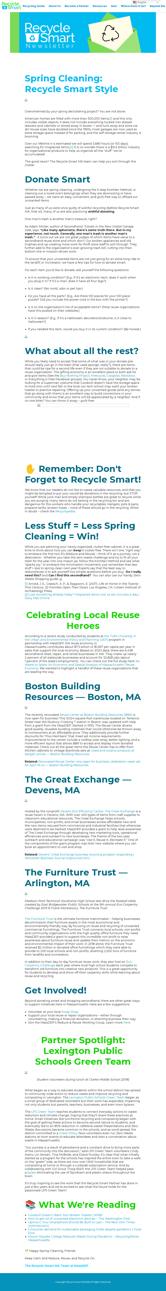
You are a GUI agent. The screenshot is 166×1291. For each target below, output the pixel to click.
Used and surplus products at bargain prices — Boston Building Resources (79, 752)
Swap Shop (70, 1012)
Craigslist (113, 375)
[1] (111, 118)
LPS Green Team (43, 1112)
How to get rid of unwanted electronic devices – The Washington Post (79, 1218)
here (127, 1022)
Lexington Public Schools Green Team (97, 1097)
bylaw (31, 1172)
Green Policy (68, 1133)
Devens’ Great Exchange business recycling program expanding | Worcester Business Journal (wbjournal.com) (79, 856)
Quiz (114, 6)
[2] (71, 147)
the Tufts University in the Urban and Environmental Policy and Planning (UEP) (80, 638)
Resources (100, 6)
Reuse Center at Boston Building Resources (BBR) (96, 715)
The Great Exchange (120, 811)
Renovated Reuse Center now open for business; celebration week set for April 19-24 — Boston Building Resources (82, 763)
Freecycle (98, 375)
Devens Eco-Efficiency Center (81, 811)
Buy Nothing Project (75, 375)
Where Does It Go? (133, 6)
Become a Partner (77, 6)
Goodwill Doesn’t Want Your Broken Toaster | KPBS (65, 1215)
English (141, 2)
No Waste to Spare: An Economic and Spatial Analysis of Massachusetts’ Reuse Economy (82, 664)
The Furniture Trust (39, 919)
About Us (55, 6)
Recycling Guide (34, 6)
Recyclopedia (65, 511)
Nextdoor (128, 375)
